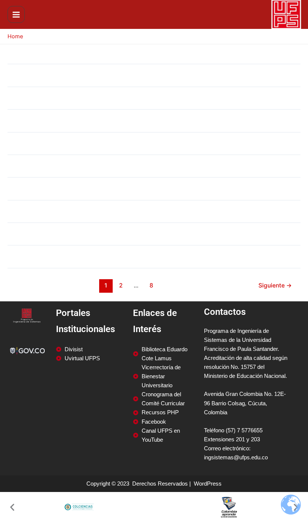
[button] (12, 507)
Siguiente (275, 285)
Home (15, 36)
